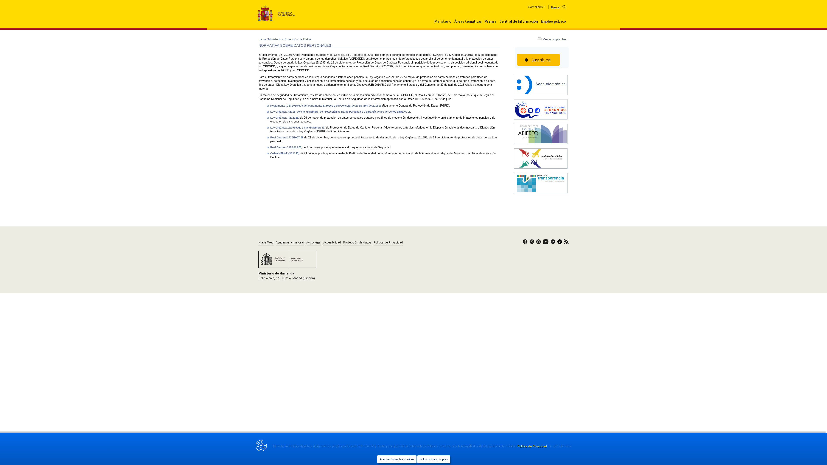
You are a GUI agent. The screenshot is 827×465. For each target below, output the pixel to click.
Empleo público (553, 21)
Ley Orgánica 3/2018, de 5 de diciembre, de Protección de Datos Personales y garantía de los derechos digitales (338, 111)
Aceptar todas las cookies (396, 459)
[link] (525, 243)
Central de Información (518, 21)
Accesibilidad (332, 242)
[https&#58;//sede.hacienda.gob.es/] (540, 85)
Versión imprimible (554, 39)
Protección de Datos (297, 39)
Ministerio (442, 21)
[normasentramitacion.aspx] (540, 159)
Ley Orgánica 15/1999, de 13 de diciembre (296, 127)
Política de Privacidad (533, 446)
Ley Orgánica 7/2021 (282, 117)
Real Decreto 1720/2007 (285, 137)
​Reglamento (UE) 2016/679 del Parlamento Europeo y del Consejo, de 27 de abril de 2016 (324, 105)
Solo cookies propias (434, 459)
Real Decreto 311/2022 (284, 147)
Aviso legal (313, 242)
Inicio (263, 39)
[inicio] (540, 110)
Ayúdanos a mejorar (290, 242)
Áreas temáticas (468, 21)
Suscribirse (541, 59)
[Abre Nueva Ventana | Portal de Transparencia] (540, 183)
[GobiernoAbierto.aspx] (540, 134)
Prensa (490, 21)
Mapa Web (266, 242)
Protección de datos (357, 242)
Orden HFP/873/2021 (282, 153)
